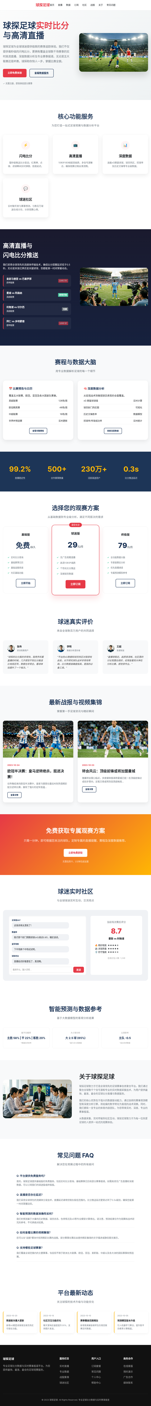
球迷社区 (64, 1382)
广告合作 (128, 1377)
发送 (78, 970)
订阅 (76, 5)
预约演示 (128, 1371)
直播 (60, 5)
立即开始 (25, 583)
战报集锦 (64, 1377)
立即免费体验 (15, 72)
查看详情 (14, 795)
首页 (52, 5)
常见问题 (111, 5)
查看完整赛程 (38, 431)
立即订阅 (75, 584)
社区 (84, 5)
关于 (101, 5)
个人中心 (96, 1377)
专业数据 (64, 1371)
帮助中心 (96, 1382)
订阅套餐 (96, 1366)
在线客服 (128, 1366)
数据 (68, 5)
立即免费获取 (75, 852)
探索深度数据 (113, 431)
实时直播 (64, 1366)
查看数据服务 (42, 73)
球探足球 (43, 5)
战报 (92, 5)
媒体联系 (128, 1382)
